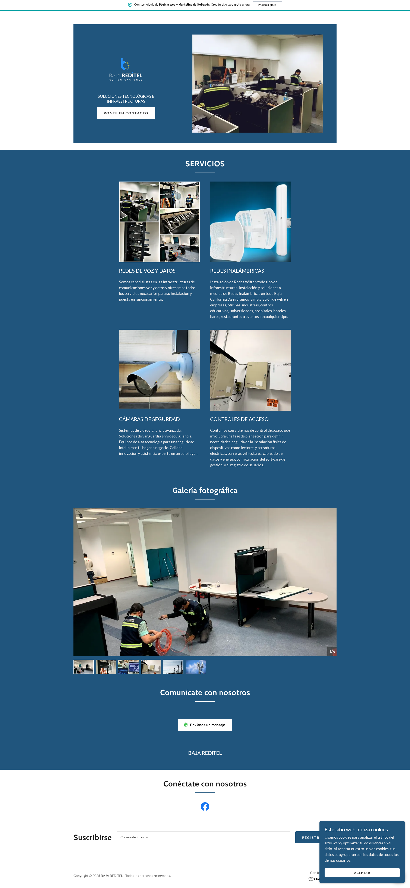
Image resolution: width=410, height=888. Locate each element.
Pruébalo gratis (267, 4)
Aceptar (362, 873)
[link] (126, 68)
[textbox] (203, 837)
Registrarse (316, 837)
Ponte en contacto (126, 113)
